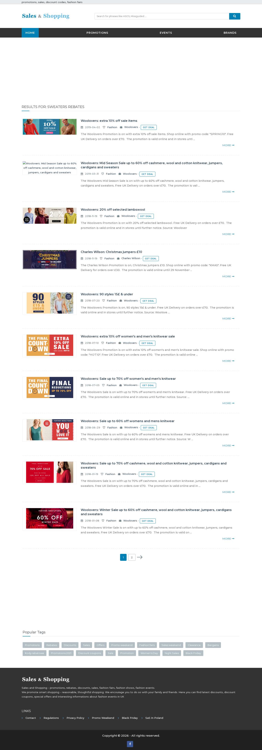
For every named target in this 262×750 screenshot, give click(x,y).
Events (166, 32)
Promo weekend (122, 645)
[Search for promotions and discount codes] (234, 16)
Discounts (70, 645)
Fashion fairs (147, 645)
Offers (100, 645)
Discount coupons (89, 653)
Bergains (213, 645)
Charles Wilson (130, 258)
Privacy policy (75, 717)
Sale (110, 653)
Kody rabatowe (34, 653)
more (227, 145)
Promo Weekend (103, 717)
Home (30, 32)
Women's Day (149, 653)
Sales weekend (171, 645)
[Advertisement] (131, 68)
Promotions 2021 (61, 653)
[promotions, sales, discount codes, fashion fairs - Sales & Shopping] (46, 15)
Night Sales (172, 653)
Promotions (97, 32)
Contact (31, 717)
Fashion (112, 127)
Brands (230, 32)
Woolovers (131, 127)
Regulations (51, 717)
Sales (86, 645)
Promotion (127, 653)
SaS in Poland (154, 717)
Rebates (51, 645)
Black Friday (193, 653)
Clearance (194, 645)
